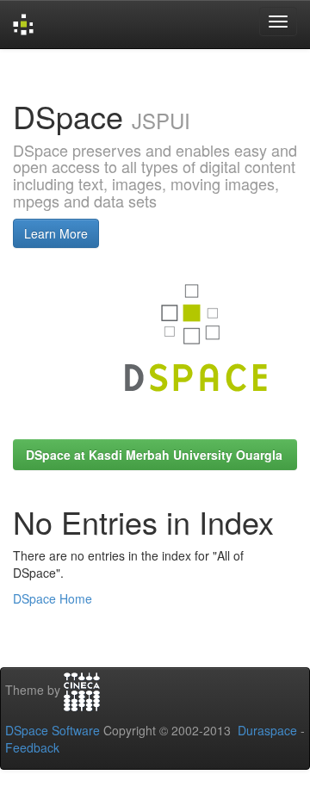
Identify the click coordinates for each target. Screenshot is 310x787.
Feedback (32, 747)
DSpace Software (52, 730)
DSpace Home (52, 598)
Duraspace (267, 730)
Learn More (56, 233)
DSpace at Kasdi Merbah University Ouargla (154, 454)
